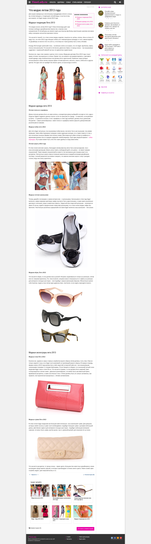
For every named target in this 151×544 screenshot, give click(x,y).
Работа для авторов (84, 537)
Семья (68, 2)
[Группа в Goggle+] (121, 539)
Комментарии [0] (89, 474)
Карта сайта (82, 539)
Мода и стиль (90, 7)
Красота (53, 2)
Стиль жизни (77, 2)
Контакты (69, 539)
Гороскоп (87, 2)
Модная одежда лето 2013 (85, 21)
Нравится (34, 474)
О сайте (68, 537)
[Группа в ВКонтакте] (112, 539)
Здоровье (60, 2)
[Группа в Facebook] (115, 539)
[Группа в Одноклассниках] (118, 539)
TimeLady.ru (39, 2)
